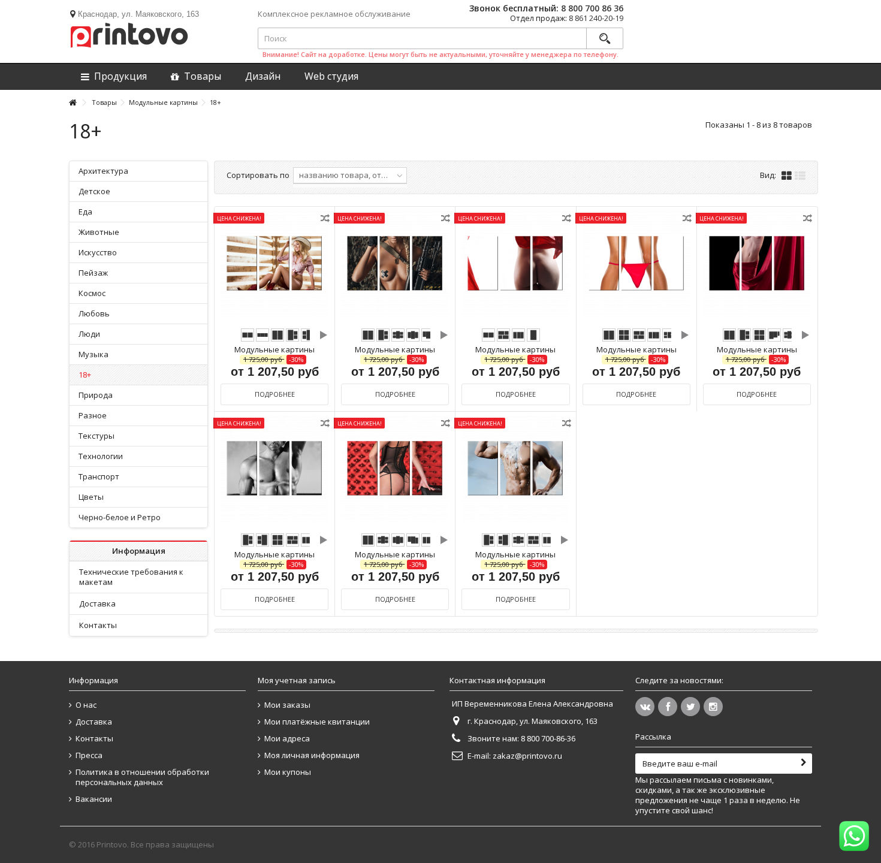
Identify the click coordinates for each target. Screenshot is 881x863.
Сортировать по (258, 175)
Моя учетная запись (297, 680)
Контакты (98, 625)
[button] (331, 76)
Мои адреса (287, 739)
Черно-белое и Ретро (120, 517)
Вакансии (94, 799)
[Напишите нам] (854, 836)
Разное (93, 415)
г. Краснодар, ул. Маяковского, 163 (532, 721)
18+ (85, 374)
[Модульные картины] (274, 264)
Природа (96, 395)
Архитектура (103, 170)
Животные (99, 232)
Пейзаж (93, 272)
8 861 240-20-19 (596, 18)
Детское (94, 191)
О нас (86, 705)
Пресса (89, 755)
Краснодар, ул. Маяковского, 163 (138, 14)
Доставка (97, 603)
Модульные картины (274, 349)
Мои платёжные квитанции (317, 722)
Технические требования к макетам (131, 576)
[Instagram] (713, 706)
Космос (92, 293)
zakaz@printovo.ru (527, 755)
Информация (138, 550)
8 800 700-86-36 (548, 738)
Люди (89, 333)
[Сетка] (787, 176)
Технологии (101, 456)
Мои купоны (287, 772)
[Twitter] (690, 706)
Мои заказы (287, 705)
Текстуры (96, 435)
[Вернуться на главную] (72, 102)
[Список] (800, 176)
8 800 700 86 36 (592, 8)
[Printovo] (129, 33)
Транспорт (99, 476)
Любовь (94, 313)
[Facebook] (667, 706)
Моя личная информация (312, 755)
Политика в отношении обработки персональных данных (142, 777)
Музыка (93, 354)
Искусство (98, 252)
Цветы (91, 496)
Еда (85, 211)
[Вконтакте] (644, 706)
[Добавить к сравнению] (326, 220)
